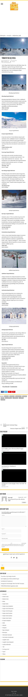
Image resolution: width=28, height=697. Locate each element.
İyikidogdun (2, 35)
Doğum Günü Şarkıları (7, 615)
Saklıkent (15, 398)
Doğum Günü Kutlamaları (7, 608)
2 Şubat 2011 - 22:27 (22, 497)
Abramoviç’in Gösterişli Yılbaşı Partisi (10, 425)
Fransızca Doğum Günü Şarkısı (17, 428)
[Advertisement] (14, 21)
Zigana (3, 399)
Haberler (4, 625)
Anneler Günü (5, 596)
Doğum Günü (5, 603)
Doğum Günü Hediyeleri (7, 606)
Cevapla (24, 502)
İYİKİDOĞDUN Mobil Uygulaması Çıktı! (9, 586)
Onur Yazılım (14, 691)
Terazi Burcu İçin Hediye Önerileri (8, 576)
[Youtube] (17, 557)
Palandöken (8, 398)
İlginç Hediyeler (5, 630)
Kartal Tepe (18, 396)
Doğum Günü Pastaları (7, 613)
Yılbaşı (3, 654)
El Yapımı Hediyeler (6, 620)
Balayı (3, 601)
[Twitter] (14, 557)
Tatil (8, 61)
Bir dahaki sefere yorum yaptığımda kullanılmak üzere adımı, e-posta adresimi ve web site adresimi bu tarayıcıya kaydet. (14, 545)
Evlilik (3, 623)
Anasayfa (9, 35)
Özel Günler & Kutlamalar (8, 637)
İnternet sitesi (5, 538)
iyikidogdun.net (6, 60)
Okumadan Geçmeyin (7, 634)
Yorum (3, 515)
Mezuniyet (4, 632)
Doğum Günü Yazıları (7, 618)
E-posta (4, 533)
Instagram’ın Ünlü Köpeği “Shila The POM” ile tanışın (12, 583)
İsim (3, 528)
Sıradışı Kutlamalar (6, 644)
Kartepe (24, 396)
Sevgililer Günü (5, 639)
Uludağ (21, 398)
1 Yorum (13, 61)
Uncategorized (5, 649)
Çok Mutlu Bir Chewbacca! (9, 466)
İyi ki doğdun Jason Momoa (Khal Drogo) (12, 448)
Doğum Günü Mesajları (7, 611)
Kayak (2, 398)
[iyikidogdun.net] (14, 6)
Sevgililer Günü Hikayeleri (8, 642)
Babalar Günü (5, 599)
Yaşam (3, 651)
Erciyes (6, 396)
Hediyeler (4, 627)
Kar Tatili (12, 396)
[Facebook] (11, 557)
